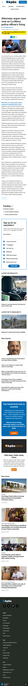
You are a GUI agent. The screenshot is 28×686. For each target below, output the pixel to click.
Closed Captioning (7, 645)
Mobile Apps (5, 625)
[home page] (11, 2)
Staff (4, 633)
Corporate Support (7, 664)
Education (3, 552)
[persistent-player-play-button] (2, 684)
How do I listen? (6, 652)
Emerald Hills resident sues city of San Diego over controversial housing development (12, 389)
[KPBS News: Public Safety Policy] (14, 446)
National (10, 6)
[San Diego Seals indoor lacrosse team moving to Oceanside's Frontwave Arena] (14, 485)
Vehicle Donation (6, 677)
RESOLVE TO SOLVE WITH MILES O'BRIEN (13, 332)
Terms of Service (6, 635)
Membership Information (8, 669)
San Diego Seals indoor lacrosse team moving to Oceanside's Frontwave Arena (12, 498)
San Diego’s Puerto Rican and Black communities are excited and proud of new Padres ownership (13, 381)
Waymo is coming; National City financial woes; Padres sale (13, 305)
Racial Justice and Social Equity (7, 523)
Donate (14, 433)
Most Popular (6, 338)
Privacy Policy (6, 630)
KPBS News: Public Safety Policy (14, 456)
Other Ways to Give (7, 672)
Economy (3, 494)
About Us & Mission (7, 615)
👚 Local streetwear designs (11, 211)
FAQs (4, 650)
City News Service (8, 27)
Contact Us (5, 647)
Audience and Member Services (10, 642)
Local (3, 6)
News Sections (15, 9)
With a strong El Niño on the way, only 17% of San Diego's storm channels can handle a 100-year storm (13, 373)
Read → (14, 469)
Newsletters (5, 618)
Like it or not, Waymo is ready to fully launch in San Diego (12, 365)
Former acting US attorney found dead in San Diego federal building (13, 359)
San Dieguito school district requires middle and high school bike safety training (12, 556)
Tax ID (4, 675)
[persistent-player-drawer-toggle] (26, 684)
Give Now (22, 2)
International (20, 6)
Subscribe (14, 266)
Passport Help (6, 655)
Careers (4, 620)
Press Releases (6, 628)
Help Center (5, 658)
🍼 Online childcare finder (10, 214)
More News (5, 476)
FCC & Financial (6, 623)
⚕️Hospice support (8, 209)
